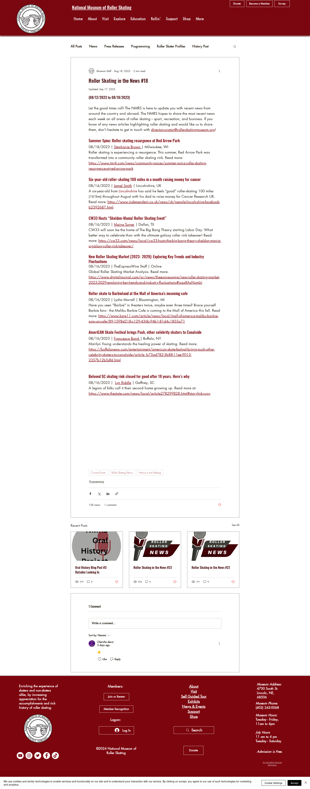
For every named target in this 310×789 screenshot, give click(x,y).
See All (235, 525)
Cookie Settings (273, 783)
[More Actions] (219, 643)
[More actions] (219, 71)
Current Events (98, 472)
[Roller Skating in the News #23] (155, 546)
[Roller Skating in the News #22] (213, 546)
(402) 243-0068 (267, 707)
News (93, 46)
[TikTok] (55, 755)
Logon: (115, 719)
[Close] (306, 783)
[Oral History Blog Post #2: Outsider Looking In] (97, 546)
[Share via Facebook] (90, 493)
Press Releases (114, 46)
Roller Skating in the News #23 (152, 567)
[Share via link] (116, 493)
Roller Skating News (122, 472)
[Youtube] (20, 755)
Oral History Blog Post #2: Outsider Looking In (91, 569)
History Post (200, 46)
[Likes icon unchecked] (99, 659)
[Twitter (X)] (37, 755)
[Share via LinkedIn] (108, 493)
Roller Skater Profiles (171, 46)
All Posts (76, 46)
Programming (140, 46)
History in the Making (150, 472)
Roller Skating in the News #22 (211, 567)
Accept (294, 783)
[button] (119, 18)
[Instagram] (28, 755)
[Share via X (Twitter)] (99, 493)
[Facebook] (46, 755)
